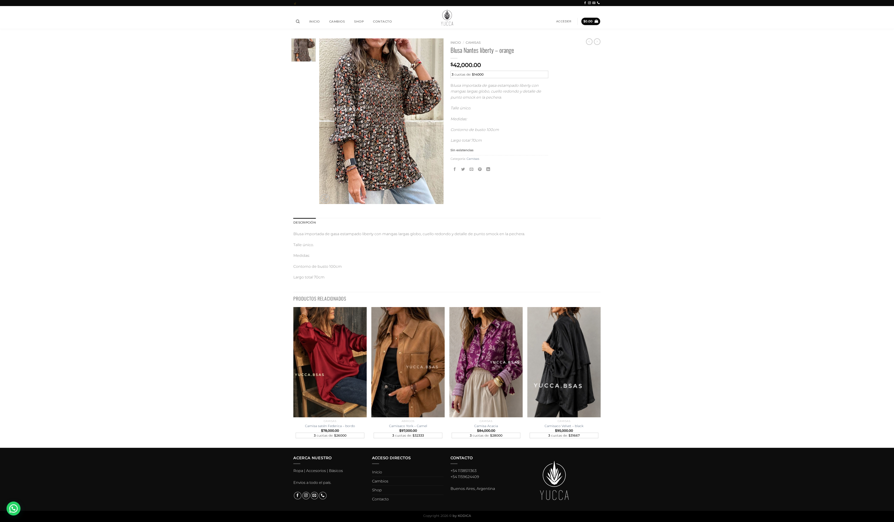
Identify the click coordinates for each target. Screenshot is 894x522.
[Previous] (293, 377)
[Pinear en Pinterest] (480, 169)
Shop (359, 21)
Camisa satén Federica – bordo (330, 426)
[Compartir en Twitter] (463, 169)
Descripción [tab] (304, 222)
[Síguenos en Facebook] (585, 3)
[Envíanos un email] (594, 3)
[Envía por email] (471, 169)
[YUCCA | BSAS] (447, 17)
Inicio (314, 21)
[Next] (600, 377)
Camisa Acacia (486, 426)
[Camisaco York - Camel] (408, 362)
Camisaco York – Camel (408, 426)
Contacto (382, 21)
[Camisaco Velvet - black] (564, 362)
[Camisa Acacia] (486, 362)
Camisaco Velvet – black (564, 426)
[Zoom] (325, 198)
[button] (13, 508)
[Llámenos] (598, 3)
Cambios (337, 21)
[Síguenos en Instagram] (589, 3)
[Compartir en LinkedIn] (488, 169)
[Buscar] (297, 21)
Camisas (473, 42)
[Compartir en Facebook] (455, 169)
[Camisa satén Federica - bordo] (330, 362)
